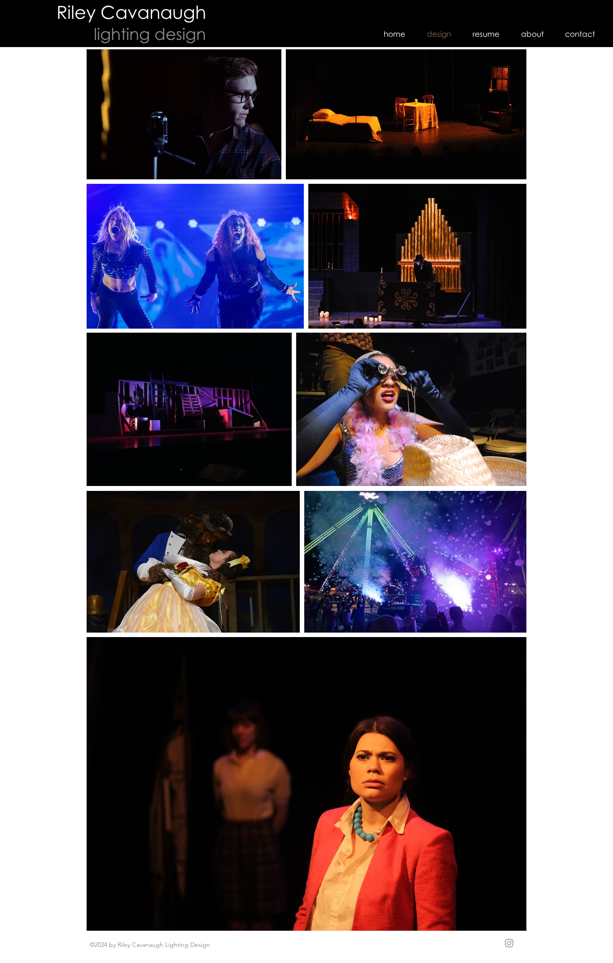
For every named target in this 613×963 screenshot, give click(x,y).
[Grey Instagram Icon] (509, 943)
